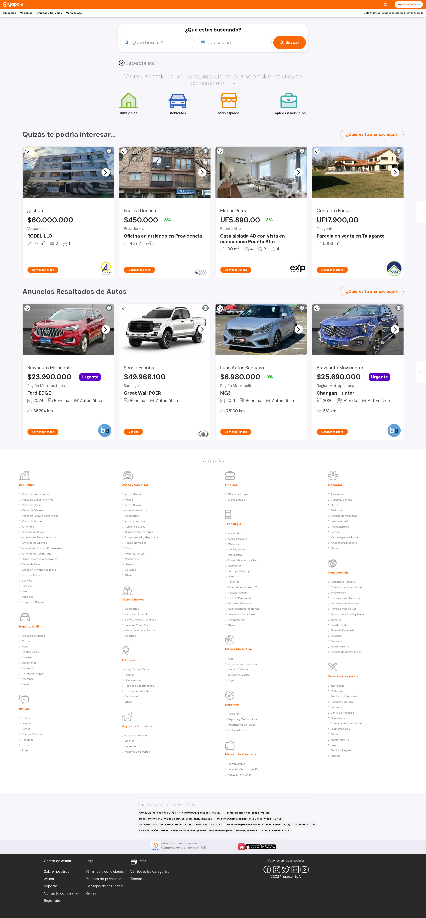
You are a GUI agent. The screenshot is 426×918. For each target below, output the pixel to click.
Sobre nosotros (56, 871)
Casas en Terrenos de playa (39, 570)
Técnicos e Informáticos (139, 685)
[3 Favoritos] (124, 151)
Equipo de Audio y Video (243, 560)
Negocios (27, 597)
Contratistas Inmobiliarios (346, 587)
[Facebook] (267, 869)
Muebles (27, 657)
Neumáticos (132, 559)
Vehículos (26, 13)
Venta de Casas (31, 505)
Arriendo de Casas (33, 532)
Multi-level (337, 691)
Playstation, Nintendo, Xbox (245, 587)
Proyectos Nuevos (33, 602)
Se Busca (130, 570)
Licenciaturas (133, 680)
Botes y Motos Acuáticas (140, 619)
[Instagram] (276, 869)
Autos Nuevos (133, 505)
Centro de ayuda (414, 13)
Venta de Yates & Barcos (140, 630)
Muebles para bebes (137, 751)
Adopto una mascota (344, 543)
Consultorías (338, 718)
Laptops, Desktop (239, 571)
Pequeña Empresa (342, 702)
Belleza (24, 709)
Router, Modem (237, 592)
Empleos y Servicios (49, 13)
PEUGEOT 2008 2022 (208, 824)
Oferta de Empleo (238, 494)
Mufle (128, 548)
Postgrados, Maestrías (138, 691)
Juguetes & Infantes (137, 726)
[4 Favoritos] (220, 151)
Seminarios (131, 696)
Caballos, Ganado (341, 499)
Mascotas (335, 485)
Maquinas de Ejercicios (242, 724)
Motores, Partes (135, 553)
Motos (129, 499)
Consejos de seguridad (393, 13)
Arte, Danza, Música (137, 669)
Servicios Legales (341, 750)
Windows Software (239, 603)
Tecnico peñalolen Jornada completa (247, 812)
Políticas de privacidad (103, 879)
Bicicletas (233, 714)
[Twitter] (286, 869)
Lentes (26, 729)
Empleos (231, 485)
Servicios (336, 635)
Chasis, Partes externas (139, 532)
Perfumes (27, 739)
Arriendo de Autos (136, 510)
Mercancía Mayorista (240, 754)
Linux (231, 576)
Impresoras (235, 565)
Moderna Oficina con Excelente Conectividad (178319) (249, 818)
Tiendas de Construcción (346, 652)
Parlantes (233, 582)
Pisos (25, 646)
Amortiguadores (135, 521)
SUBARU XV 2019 (305, 824)
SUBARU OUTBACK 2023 (276, 830)
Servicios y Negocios (343, 676)
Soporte (50, 886)
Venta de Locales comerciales (40, 516)
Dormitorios (29, 662)
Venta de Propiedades (35, 494)
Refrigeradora (236, 619)
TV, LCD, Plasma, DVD (240, 598)
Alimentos (337, 494)
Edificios (27, 580)
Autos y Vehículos (135, 485)
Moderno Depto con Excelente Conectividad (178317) (258, 824)
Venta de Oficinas (33, 510)
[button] (106, 172)
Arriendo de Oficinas (34, 543)
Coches (129, 741)
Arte (230, 658)
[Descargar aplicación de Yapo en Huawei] (241, 847)
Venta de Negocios (342, 712)
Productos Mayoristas (344, 696)
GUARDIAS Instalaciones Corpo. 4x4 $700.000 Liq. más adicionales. (179, 812)
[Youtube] (304, 869)
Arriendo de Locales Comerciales (42, 548)
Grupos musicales (239, 675)
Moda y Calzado (32, 734)
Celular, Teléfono (238, 549)
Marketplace (74, 13)
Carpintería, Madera (343, 582)
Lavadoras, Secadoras (241, 614)
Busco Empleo (236, 499)
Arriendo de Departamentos (39, 537)
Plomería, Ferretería (342, 630)
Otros (25, 684)
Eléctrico (336, 619)
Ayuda (49, 879)
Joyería (26, 723)
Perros (335, 532)
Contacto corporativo (61, 893)
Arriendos (28, 526)
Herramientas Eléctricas (345, 598)
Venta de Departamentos (37, 499)
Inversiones (337, 685)
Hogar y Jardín (30, 626)
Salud (334, 745)
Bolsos (26, 718)
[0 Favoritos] (27, 151)
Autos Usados (133, 494)
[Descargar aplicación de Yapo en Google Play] (268, 846)
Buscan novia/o (340, 521)
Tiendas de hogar (32, 673)
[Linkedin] (295, 869)
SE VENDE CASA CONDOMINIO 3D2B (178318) (165, 824)
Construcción (338, 573)
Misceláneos (338, 592)
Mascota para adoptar (345, 537)
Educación (129, 660)
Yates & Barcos (133, 600)
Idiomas (129, 675)
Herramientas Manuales (345, 603)
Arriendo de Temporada (36, 553)
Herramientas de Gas (343, 609)
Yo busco (130, 635)
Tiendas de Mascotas (344, 516)
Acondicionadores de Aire (244, 609)
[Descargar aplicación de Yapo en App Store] (253, 846)
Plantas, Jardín (31, 652)
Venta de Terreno (32, 521)
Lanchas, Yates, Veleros (139, 625)
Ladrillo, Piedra (339, 625)
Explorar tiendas (372, 13)
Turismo (335, 756)
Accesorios (132, 516)
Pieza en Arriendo (32, 575)
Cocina (26, 641)
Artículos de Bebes (33, 635)
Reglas (91, 893)
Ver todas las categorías (149, 871)
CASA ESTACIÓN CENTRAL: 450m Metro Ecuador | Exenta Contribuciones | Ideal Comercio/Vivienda (198, 830)
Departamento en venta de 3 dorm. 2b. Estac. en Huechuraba (175, 818)
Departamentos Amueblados (39, 559)
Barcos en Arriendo (136, 614)
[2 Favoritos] (317, 151)
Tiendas (136, 879)
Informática (235, 555)
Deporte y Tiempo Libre (242, 719)
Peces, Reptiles (340, 526)
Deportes (232, 705)
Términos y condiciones (105, 871)
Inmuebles (9, 13)
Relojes (26, 745)
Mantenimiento (340, 646)
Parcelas (27, 586)
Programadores (340, 729)
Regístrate (52, 900)
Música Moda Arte (238, 649)
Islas (24, 591)
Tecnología (233, 524)
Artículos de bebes (136, 735)
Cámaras (233, 544)
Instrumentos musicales (242, 664)
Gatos (334, 505)
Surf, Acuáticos (237, 730)
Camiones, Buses (135, 526)
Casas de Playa (31, 564)
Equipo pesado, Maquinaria (141, 537)
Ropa (25, 750)
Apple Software (237, 538)
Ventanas (28, 679)
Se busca (27, 668)
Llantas (129, 564)
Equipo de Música (135, 543)
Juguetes (130, 746)
